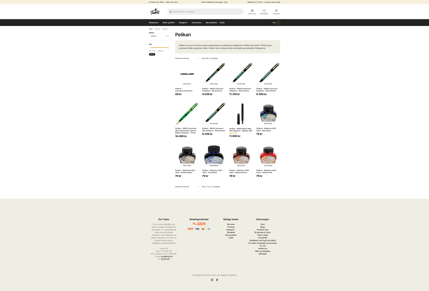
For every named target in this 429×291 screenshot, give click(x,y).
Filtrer (152, 54)
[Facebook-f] (217, 280)
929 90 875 (165, 259)
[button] (276, 22)
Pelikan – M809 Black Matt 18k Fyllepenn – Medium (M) (240, 130)
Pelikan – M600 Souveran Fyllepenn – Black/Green (266, 90)
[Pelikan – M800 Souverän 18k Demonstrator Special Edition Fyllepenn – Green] (187, 114)
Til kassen (276, 14)
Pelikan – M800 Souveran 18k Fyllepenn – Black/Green (213, 129)
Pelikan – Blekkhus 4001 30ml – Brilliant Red (266, 171)
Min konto (252, 14)
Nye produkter (230, 235)
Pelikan (153, 36)
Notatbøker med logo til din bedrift (262, 240)
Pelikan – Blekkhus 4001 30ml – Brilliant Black (185, 171)
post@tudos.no (167, 256)
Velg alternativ (187, 142)
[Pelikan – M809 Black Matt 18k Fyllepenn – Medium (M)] (241, 114)
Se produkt (187, 100)
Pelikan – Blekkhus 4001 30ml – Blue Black (266, 129)
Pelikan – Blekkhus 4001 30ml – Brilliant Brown (239, 171)
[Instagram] (212, 280)
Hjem (151, 29)
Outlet (231, 238)
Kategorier (230, 230)
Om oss (262, 246)
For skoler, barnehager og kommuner (262, 243)
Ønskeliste (264, 14)
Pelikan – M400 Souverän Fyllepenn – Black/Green (212, 90)
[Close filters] (169, 33)
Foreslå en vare (262, 230)
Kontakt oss (262, 248)
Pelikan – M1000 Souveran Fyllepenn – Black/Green (240, 90)
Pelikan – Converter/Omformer (184, 90)
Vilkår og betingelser (262, 251)
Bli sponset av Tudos (262, 232)
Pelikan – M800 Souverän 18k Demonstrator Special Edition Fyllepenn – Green (185, 130)
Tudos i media (262, 235)
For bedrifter (262, 238)
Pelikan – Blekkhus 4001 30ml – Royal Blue (212, 171)
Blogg (262, 227)
